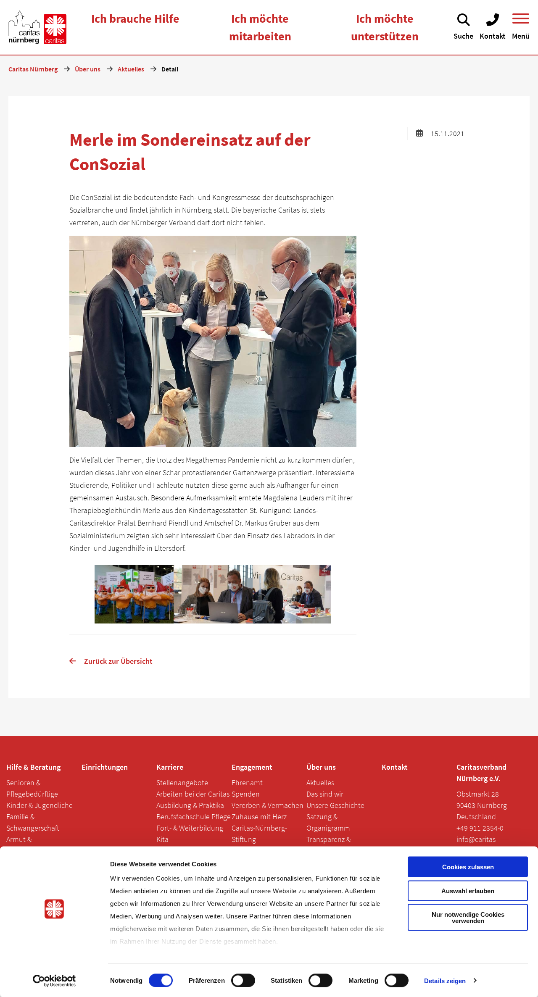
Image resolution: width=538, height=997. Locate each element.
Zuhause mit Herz (259, 816)
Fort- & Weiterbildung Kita (189, 833)
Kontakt (395, 767)
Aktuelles (320, 782)
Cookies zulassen (468, 867)
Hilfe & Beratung (33, 767)
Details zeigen (445, 980)
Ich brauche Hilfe (135, 18)
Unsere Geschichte (335, 805)
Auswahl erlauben (467, 890)
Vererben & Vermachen (267, 805)
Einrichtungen (105, 767)
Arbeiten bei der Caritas (192, 794)
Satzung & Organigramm (328, 822)
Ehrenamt (247, 782)
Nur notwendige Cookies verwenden (468, 917)
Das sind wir (324, 794)
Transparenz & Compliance (328, 844)
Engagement (252, 767)
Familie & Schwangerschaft (32, 822)
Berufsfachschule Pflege (193, 816)
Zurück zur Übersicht (118, 661)
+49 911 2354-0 (480, 828)
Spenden (246, 794)
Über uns (321, 767)
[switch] (243, 980)
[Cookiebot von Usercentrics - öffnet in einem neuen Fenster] (54, 980)
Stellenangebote (182, 782)
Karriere (169, 767)
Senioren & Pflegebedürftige (32, 788)
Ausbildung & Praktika (190, 805)
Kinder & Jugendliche (39, 805)
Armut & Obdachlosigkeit (31, 844)
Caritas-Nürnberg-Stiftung (259, 833)
